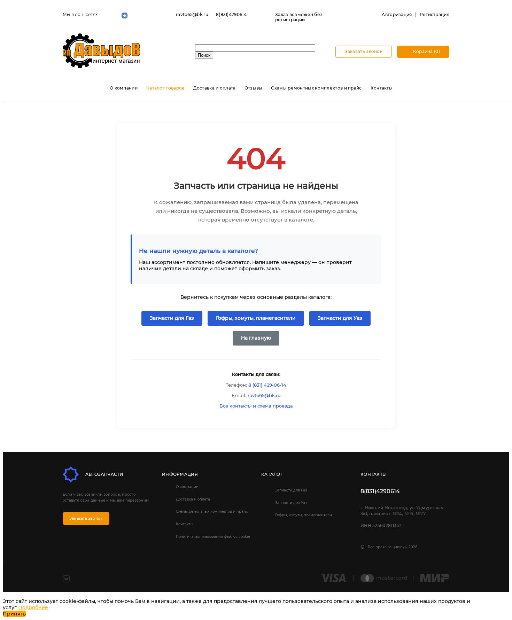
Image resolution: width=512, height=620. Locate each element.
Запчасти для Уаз (340, 318)
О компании (124, 88)
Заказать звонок (364, 51)
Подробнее (33, 607)
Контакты (382, 88)
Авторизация (397, 14)
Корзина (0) (426, 51)
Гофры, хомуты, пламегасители (256, 318)
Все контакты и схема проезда (256, 406)
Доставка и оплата (214, 88)
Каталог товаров (165, 88)
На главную (256, 338)
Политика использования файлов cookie (213, 536)
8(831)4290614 (231, 14)
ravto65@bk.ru (192, 14)
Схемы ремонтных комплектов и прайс (316, 88)
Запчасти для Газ (172, 318)
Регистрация (434, 14)
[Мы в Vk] (124, 15)
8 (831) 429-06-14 (267, 385)
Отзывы (254, 88)
